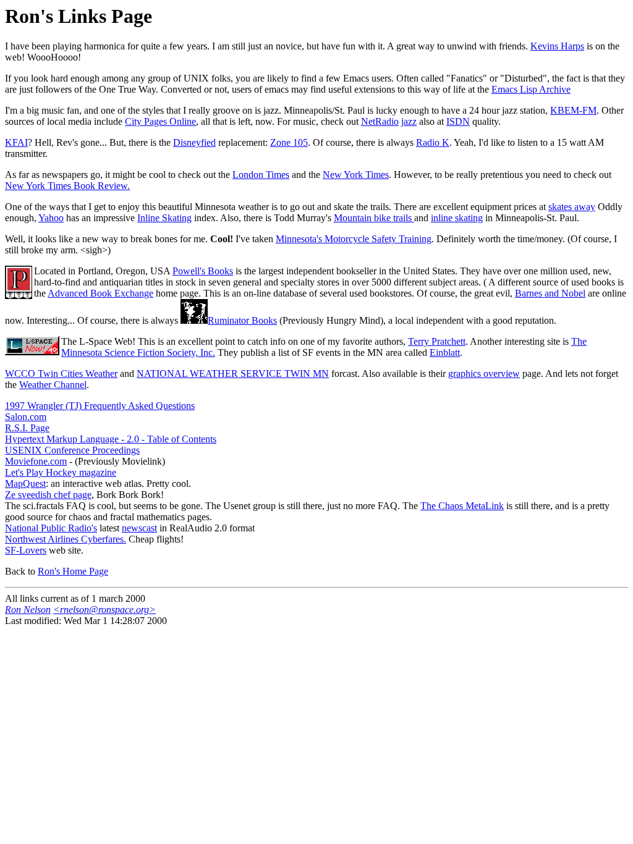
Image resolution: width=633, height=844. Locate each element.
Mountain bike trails (374, 218)
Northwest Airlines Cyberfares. (65, 539)
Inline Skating (164, 218)
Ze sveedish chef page (48, 494)
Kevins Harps (557, 46)
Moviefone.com (36, 461)
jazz (409, 121)
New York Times (356, 174)
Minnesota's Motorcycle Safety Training (353, 239)
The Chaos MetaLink (462, 505)
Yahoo (51, 218)
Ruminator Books (242, 320)
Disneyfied (194, 142)
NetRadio (380, 121)
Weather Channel (53, 384)
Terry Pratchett (436, 341)
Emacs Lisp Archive (531, 89)
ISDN (458, 121)
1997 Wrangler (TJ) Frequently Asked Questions (100, 405)
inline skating (457, 218)
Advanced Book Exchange (100, 293)
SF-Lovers (25, 550)
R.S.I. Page (27, 428)
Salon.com (25, 416)
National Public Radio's (51, 528)
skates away (571, 206)
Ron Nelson (28, 609)
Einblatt (445, 352)
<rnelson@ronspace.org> (104, 609)
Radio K (432, 142)
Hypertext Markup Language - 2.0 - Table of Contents (110, 439)
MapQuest (25, 483)
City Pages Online (160, 121)
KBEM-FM (573, 110)
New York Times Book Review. (67, 185)
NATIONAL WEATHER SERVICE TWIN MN (233, 373)
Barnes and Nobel (550, 293)
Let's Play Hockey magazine (60, 472)
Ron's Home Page (73, 571)
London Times (260, 174)
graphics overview (484, 373)
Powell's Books (202, 271)
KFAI (16, 142)
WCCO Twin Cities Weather (61, 373)
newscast (139, 528)
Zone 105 (289, 142)
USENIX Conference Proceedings (72, 450)
